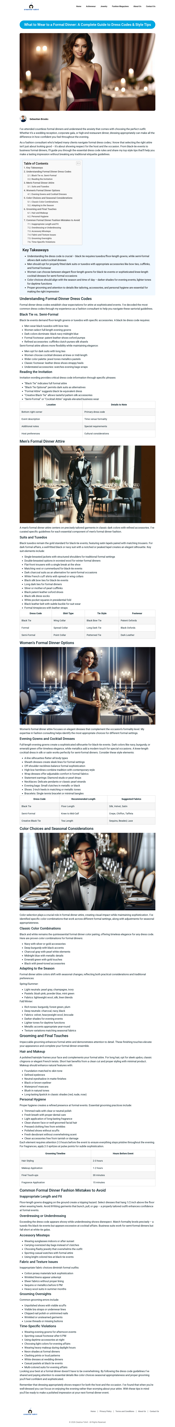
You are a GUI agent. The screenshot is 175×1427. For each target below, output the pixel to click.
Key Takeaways (34, 167)
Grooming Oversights (42, 238)
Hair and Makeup (40, 213)
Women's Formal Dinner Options (43, 190)
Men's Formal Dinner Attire (40, 182)
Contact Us (150, 6)
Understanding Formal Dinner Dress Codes (48, 171)
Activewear (91, 6)
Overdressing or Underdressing (46, 227)
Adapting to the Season (43, 205)
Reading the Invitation (42, 179)
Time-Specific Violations (43, 242)
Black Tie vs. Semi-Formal (44, 175)
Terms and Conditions (124, 1411)
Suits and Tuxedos (40, 186)
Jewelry (103, 6)
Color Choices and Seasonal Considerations (49, 198)
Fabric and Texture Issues (44, 235)
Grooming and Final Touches (41, 209)
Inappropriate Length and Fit (45, 224)
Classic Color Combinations (45, 202)
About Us (137, 6)
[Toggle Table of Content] (77, 163)
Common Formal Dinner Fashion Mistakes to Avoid (53, 220)
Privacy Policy (106, 1411)
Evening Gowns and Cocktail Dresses (49, 194)
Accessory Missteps (41, 231)
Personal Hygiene (40, 216)
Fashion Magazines (120, 6)
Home (78, 6)
